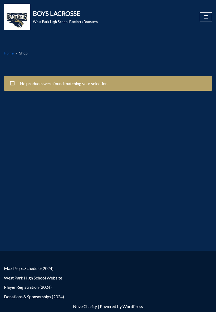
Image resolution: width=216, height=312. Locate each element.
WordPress (132, 306)
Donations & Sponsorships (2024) (34, 296)
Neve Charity (85, 306)
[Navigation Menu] (206, 16)
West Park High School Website (33, 277)
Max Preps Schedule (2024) (28, 268)
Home (9, 53)
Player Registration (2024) (28, 287)
